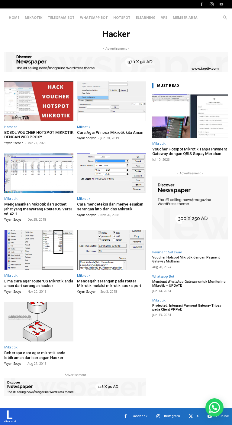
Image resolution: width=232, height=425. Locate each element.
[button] (225, 18)
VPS (164, 17)
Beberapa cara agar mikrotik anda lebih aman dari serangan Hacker (34, 355)
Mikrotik (33, 17)
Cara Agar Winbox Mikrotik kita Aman (110, 132)
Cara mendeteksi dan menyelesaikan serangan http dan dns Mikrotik (110, 206)
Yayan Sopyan (14, 143)
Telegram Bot (61, 17)
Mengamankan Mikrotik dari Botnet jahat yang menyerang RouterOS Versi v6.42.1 (38, 209)
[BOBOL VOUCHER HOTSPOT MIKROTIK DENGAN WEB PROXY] (38, 101)
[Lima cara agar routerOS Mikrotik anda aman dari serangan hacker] (38, 250)
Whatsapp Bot (94, 17)
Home (14, 17)
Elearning (146, 17)
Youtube (222, 416)
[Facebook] (201, 4)
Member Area (185, 17)
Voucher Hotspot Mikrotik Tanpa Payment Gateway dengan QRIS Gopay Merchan (189, 151)
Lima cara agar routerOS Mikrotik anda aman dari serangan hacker (38, 283)
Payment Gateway (167, 252)
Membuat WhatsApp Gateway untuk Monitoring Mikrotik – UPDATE (189, 284)
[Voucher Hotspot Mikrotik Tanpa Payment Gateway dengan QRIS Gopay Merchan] (190, 116)
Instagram (172, 416)
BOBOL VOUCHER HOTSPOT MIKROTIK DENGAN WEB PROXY (38, 135)
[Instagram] (211, 4)
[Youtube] (221, 4)
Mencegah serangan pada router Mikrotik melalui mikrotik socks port (109, 283)
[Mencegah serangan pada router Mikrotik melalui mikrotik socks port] (111, 250)
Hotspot (121, 17)
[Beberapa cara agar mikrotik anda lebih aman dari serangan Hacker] (38, 322)
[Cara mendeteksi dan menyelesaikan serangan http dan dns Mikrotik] (111, 173)
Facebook (139, 416)
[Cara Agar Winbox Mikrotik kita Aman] (111, 101)
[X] (190, 416)
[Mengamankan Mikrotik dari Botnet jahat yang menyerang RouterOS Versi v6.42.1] (38, 173)
